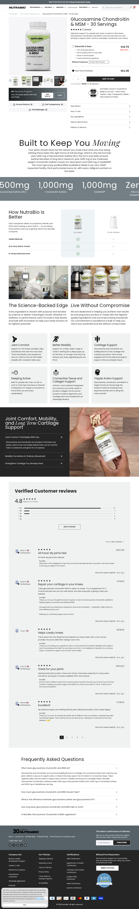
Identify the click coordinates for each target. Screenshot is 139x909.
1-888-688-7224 (15, 841)
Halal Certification (73, 883)
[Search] (103, 7)
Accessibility (43, 883)
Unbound (60, 7)
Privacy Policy (44, 872)
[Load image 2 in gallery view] (26, 81)
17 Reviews (86, 29)
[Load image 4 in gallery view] (48, 81)
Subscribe (122, 842)
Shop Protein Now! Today (80, 2)
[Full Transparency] (43, 104)
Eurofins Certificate (74, 888)
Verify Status (107, 868)
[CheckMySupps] (30, 110)
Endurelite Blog (42, 836)
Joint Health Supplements (30, 14)
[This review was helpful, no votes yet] (118, 573)
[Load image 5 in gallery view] (59, 81)
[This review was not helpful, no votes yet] (122, 573)
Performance (35, 7)
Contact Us (19, 836)
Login (59, 95)
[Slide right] (65, 80)
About (11, 836)
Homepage (13, 14)
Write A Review (69, 527)
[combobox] (115, 7)
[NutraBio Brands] (25, 831)
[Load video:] (38, 282)
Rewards (95, 7)
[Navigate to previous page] (56, 737)
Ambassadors (73, 7)
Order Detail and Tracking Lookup (62, 836)
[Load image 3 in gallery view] (37, 81)
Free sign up (47, 95)
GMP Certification (73, 859)
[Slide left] (10, 80)
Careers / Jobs (14, 865)
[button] (34, 437)
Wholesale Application (17, 881)
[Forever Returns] (14, 104)
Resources (83, 7)
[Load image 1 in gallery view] (15, 81)
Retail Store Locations (17, 870)
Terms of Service (45, 867)
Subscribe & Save (45, 863)
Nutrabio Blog (30, 836)
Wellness (48, 7)
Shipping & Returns (46, 859)
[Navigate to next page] (82, 737)
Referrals (12, 885)
